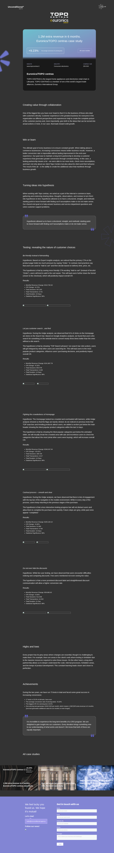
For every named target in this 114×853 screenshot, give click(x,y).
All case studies (85, 50)
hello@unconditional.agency (36, 821)
